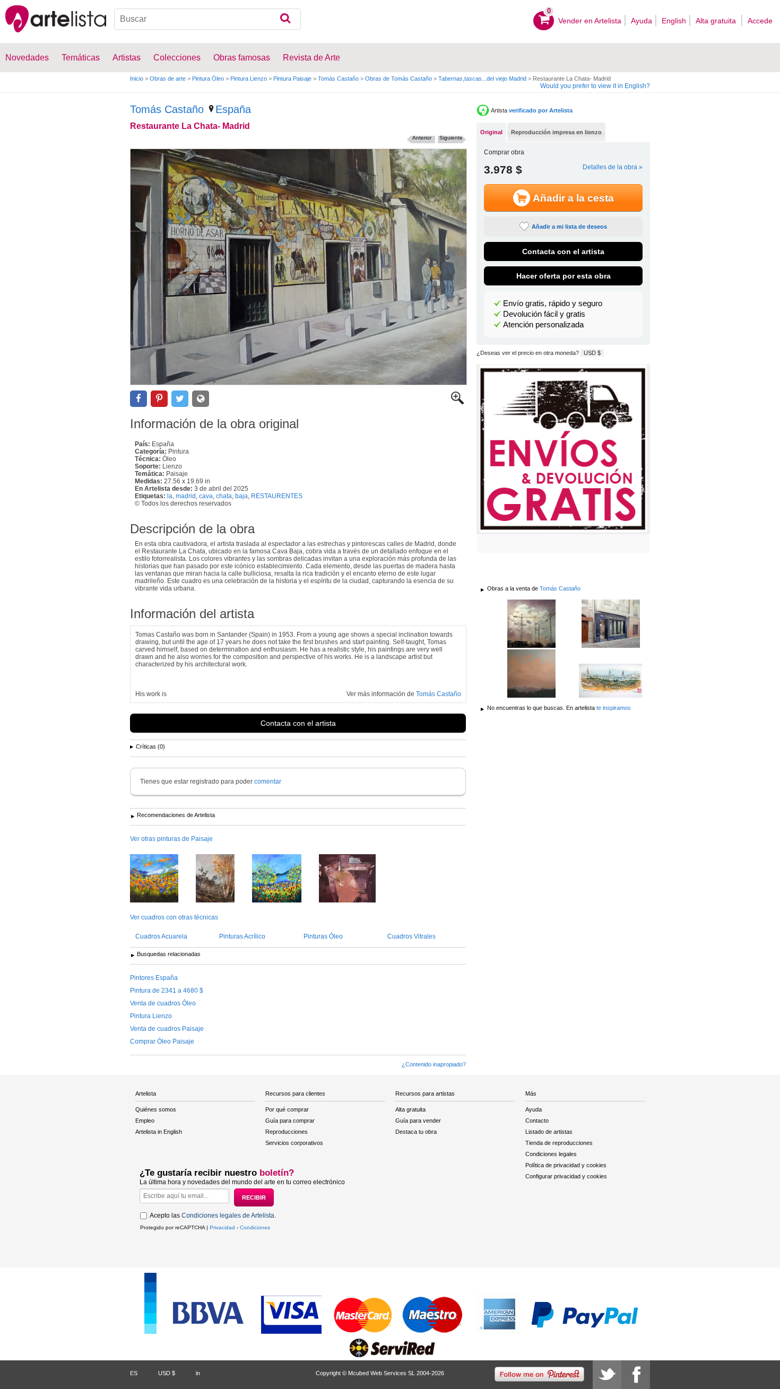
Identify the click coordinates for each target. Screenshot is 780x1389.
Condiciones (255, 1227)
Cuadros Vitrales (411, 936)
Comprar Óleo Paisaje (162, 1041)
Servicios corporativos (294, 1143)
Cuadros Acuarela (161, 936)
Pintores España (154, 978)
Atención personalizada (543, 324)
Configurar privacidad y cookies (566, 1176)
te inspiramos (613, 708)
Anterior (421, 138)
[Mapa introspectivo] (355, 879)
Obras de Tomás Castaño (398, 78)
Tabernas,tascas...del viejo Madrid (482, 78)
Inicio (136, 78)
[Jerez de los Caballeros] (610, 681)
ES (133, 1373)
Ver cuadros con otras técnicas (174, 917)
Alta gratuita (717, 20)
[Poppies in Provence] (284, 879)
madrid (186, 496)
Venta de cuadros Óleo (163, 1003)
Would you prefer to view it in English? (595, 86)
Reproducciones (286, 1131)
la (169, 496)
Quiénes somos (155, 1109)
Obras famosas (241, 57)
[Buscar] (285, 19)
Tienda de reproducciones (559, 1143)
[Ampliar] (457, 402)
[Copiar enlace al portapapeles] (200, 398)
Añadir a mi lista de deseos (569, 226)
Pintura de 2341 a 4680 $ (166, 990)
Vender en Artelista (589, 20)
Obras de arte (168, 78)
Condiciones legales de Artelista (227, 1215)
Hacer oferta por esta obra (563, 276)
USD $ (592, 353)
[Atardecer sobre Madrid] (531, 674)
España (233, 109)
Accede (760, 20)
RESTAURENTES (276, 496)
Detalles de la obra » (613, 167)
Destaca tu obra (416, 1131)
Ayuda (641, 20)
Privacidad (222, 1227)
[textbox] (207, 19)
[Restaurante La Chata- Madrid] (298, 267)
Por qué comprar (287, 1109)
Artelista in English (158, 1131)
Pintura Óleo (208, 78)
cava (206, 496)
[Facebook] (635, 1374)
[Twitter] (607, 1374)
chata (224, 496)
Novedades (27, 57)
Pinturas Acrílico (242, 936)
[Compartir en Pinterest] (159, 398)
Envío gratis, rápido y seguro (552, 303)
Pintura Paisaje (292, 78)
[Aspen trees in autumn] (223, 879)
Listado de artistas (549, 1131)
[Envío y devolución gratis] (563, 449)
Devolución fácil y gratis (544, 314)
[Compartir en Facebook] (138, 398)
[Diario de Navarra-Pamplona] (610, 624)
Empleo (144, 1120)
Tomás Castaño (338, 78)
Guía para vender (418, 1120)
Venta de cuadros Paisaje (167, 1028)
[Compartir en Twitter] (179, 398)
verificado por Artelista (541, 110)
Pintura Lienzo (248, 78)
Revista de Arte (311, 57)
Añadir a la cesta (573, 198)
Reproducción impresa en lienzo (556, 132)
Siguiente (451, 138)
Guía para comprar (290, 1120)
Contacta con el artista (298, 723)
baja (241, 496)
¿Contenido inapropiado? (434, 1064)
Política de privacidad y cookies (565, 1165)
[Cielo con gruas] (531, 624)
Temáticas (81, 57)
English (674, 20)
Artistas (126, 57)
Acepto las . (213, 1215)
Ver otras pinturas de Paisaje (171, 839)
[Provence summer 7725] (162, 879)
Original (491, 132)
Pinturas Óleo (323, 936)
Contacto (537, 1120)
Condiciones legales (551, 1154)
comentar (267, 781)
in (198, 1373)
